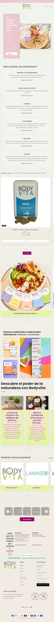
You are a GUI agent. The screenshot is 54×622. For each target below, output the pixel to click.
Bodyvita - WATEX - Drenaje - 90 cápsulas (26, 229)
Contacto (22, 585)
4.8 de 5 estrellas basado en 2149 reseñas (34, 558)
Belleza (21, 571)
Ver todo (27, 253)
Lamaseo (36, 488)
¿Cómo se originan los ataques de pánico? (12, 416)
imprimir (39, 569)
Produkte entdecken (26, 80)
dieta (21, 574)
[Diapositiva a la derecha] (29, 249)
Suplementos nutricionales (25, 313)
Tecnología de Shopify (30, 618)
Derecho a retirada (41, 581)
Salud (21, 582)
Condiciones (40, 575)
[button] (2, 6)
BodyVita (24, 618)
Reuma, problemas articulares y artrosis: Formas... (37, 417)
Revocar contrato (43, 584)
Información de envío (42, 579)
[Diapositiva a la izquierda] (24, 249)
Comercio (22, 568)
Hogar (21, 565)
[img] (10, 551)
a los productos (11, 53)
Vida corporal (11, 488)
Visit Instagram (27, 519)
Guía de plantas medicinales (41, 566)
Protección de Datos (42, 572)
